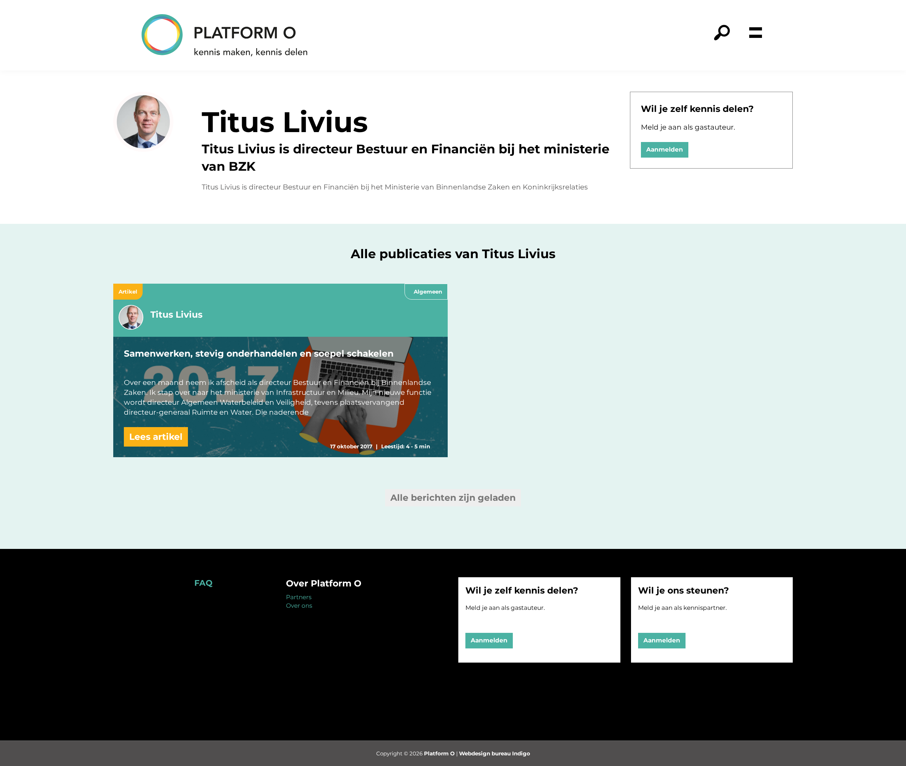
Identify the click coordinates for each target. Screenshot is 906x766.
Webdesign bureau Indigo (494, 753)
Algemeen (428, 291)
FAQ (203, 583)
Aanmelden (664, 149)
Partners (298, 597)
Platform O (439, 753)
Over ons (299, 605)
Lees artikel (156, 436)
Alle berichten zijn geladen (453, 497)
